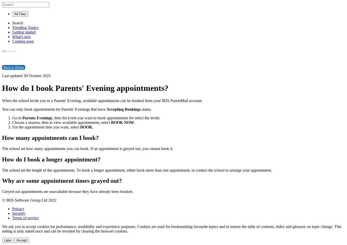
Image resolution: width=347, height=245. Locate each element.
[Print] (4, 51)
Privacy (18, 209)
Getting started (24, 32)
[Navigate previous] (9, 51)
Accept (22, 240)
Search (17, 23)
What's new (21, 37)
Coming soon (23, 41)
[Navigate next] (14, 51)
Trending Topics (25, 27)
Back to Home (13, 67)
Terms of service (25, 218)
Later (7, 240)
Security (18, 213)
